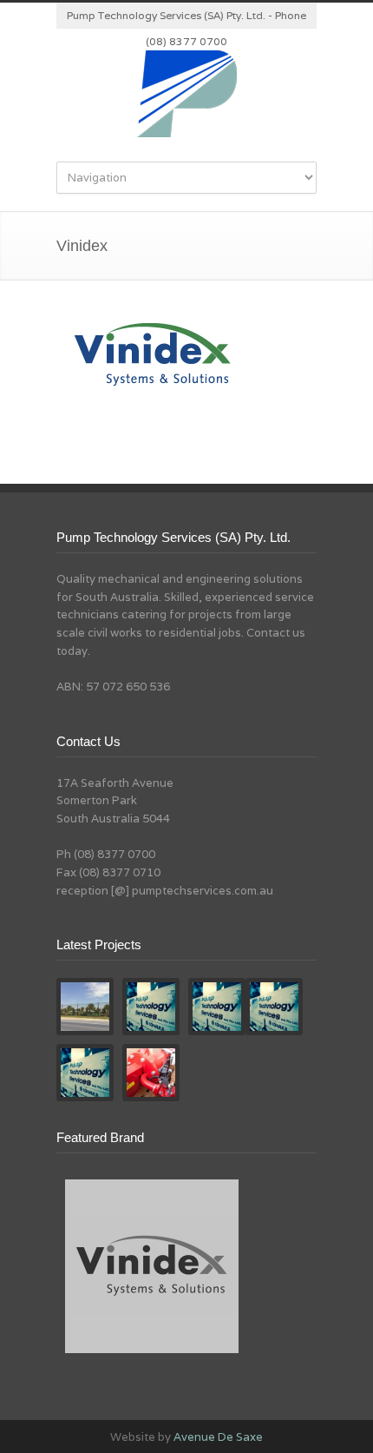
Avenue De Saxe (218, 1437)
